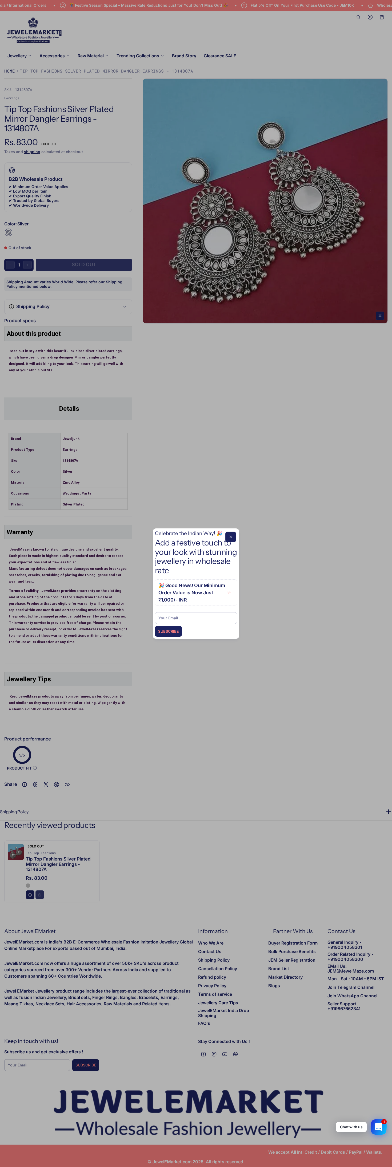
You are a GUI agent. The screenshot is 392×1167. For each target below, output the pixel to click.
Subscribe (168, 631)
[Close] (230, 536)
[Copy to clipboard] (229, 592)
